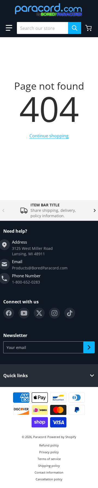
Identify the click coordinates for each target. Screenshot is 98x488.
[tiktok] (69, 313)
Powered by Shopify (61, 437)
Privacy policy (49, 452)
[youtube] (24, 313)
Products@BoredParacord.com (40, 267)
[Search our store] (74, 28)
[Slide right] (94, 210)
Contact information (49, 472)
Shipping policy (49, 466)
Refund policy (49, 445)
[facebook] (8, 313)
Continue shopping (49, 136)
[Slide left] (3, 210)
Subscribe (89, 347)
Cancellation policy (49, 479)
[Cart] (89, 28)
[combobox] (49, 28)
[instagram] (54, 313)
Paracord (39, 437)
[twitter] (39, 313)
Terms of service (49, 459)
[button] (9, 28)
